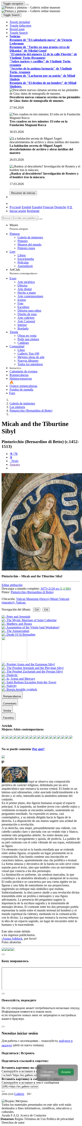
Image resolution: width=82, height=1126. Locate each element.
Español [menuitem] (37, 207)
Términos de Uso (35, 1119)
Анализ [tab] (15, 464)
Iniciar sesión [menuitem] (18, 211)
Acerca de (27, 1115)
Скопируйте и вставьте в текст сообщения (30, 1082)
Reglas (19, 1119)
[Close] (40, 219)
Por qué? (38, 749)
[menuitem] (69, 207)
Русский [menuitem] (15, 207)
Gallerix (19, 1094)
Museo (19, 226)
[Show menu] (27, 4)
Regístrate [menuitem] (33, 211)
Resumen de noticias (23, 193)
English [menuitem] (26, 207)
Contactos (40, 1115)
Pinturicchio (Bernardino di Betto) (32, 592)
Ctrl (37, 609)
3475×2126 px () (55, 588)
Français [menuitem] (48, 207)
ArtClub (23, 271)
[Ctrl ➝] (28, 664)
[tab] (14, 453)
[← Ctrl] (18, 634)
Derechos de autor (13, 1122)
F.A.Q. (15, 1115)
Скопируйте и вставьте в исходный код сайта (32, 1071)
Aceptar (66, 1072)
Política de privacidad (60, 1119)
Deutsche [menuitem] (60, 207)
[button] (20, 22)
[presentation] (45, 468)
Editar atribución (12, 585)
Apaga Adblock (12, 938)
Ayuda (6, 1115)
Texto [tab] (14, 461)
